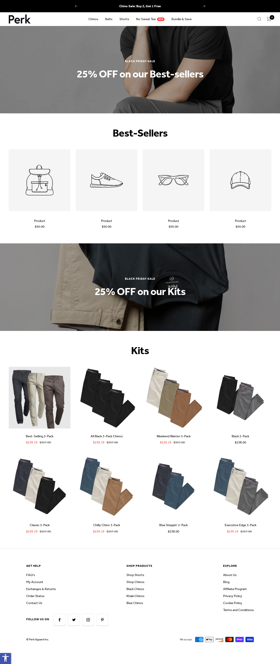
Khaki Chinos (135, 596)
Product (39, 221)
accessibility (5, 657)
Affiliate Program (235, 589)
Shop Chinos (135, 582)
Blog (226, 582)
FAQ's (30, 575)
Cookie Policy (232, 603)
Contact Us (34, 603)
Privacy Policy (232, 596)
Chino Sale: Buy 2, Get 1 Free (140, 6)
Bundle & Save (182, 19)
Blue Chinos (134, 603)
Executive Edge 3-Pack (240, 525)
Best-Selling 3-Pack (39, 436)
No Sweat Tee (146, 19)
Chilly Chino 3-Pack (106, 525)
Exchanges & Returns (41, 589)
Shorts (124, 19)
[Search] (259, 19)
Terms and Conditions (238, 610)
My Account (34, 582)
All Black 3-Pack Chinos (107, 436)
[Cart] (269, 19)
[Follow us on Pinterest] (102, 620)
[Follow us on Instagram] (88, 620)
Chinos (93, 19)
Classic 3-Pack (40, 525)
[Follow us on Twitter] (74, 620)
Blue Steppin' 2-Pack (173, 525)
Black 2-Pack (240, 436)
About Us (229, 575)
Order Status (35, 596)
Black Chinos (135, 589)
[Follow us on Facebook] (60, 620)
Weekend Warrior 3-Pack (174, 436)
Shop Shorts (135, 575)
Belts (108, 19)
